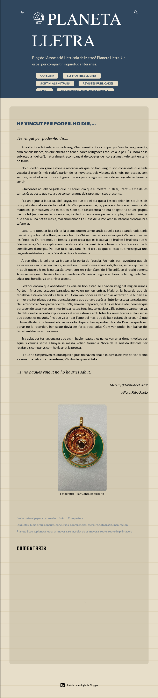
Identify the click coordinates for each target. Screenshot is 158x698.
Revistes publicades (98, 83)
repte (103, 531)
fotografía (105, 525)
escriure (93, 525)
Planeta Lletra (77, 29)
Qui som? (47, 75)
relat (71, 531)
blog (33, 525)
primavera (60, 531)
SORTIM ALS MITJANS (55, 83)
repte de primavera (120, 531)
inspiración (120, 525)
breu (40, 525)
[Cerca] (135, 11)
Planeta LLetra (26, 531)
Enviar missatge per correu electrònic (40, 518)
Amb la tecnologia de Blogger (82, 685)
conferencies (78, 525)
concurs (49, 525)
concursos (62, 525)
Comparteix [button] (75, 518)
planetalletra (44, 531)
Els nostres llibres (81, 75)
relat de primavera (87, 531)
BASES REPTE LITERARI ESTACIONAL (85, 91)
